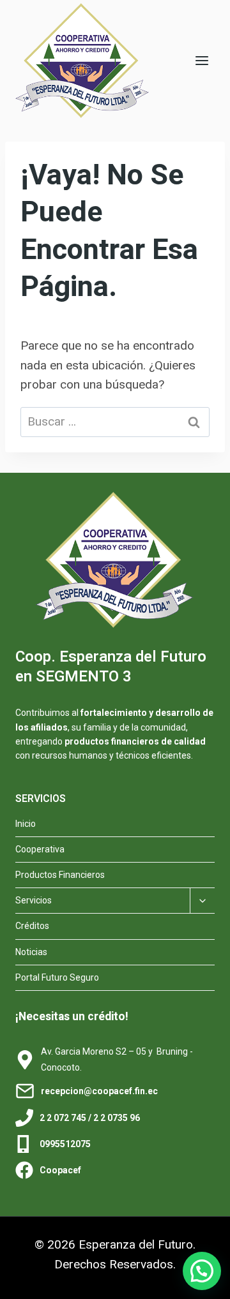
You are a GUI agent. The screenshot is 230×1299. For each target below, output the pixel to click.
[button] (202, 1271)
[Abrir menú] (201, 60)
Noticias (31, 952)
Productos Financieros (60, 875)
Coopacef (60, 1170)
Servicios (33, 900)
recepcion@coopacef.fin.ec (99, 1091)
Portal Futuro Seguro (57, 977)
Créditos (32, 926)
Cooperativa (40, 849)
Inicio (25, 824)
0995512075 (65, 1144)
